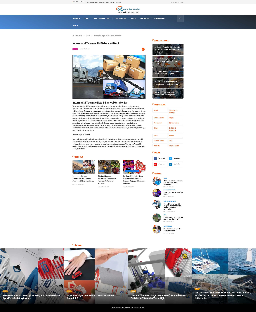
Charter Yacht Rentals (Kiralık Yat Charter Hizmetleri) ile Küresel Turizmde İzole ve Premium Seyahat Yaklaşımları (222, 295)
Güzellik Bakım (159, 141)
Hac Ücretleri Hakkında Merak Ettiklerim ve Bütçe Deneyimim (104, 2)
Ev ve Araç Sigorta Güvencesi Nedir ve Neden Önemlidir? (90, 297)
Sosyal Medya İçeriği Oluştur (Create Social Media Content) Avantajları (172, 206)
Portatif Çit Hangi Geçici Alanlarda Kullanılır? (173, 218)
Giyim (156, 136)
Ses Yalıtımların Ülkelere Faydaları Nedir (173, 230)
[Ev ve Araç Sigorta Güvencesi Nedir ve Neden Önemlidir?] (96, 276)
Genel (86, 18)
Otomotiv (157, 146)
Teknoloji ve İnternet (101, 18)
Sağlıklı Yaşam (174, 146)
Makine (171, 136)
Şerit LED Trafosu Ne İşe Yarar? (173, 193)
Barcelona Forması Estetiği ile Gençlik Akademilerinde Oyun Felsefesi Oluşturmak (31, 297)
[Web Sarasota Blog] (128, 9)
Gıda (170, 141)
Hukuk (75, 25)
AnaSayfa (76, 18)
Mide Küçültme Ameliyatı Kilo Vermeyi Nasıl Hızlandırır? (173, 182)
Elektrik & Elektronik (172, 129)
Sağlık (133, 18)
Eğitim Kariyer (159, 18)
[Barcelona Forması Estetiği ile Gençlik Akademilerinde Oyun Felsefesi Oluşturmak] (32, 276)
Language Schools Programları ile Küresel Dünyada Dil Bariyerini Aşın (83, 178)
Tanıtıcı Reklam (120, 18)
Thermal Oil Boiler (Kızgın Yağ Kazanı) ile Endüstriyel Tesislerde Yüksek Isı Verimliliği (158, 297)
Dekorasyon (144, 18)
